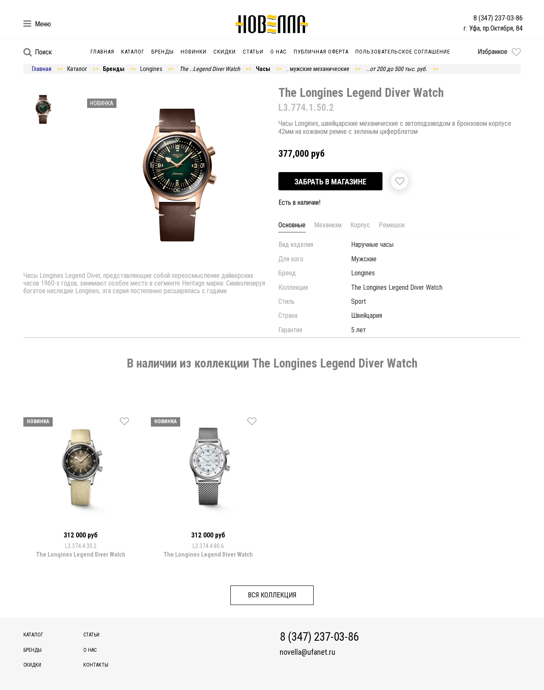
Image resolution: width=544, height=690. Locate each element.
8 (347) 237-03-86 (498, 18)
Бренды (162, 51)
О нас (278, 51)
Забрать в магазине (330, 181)
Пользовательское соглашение (402, 51)
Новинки (194, 51)
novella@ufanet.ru (307, 652)
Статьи (253, 51)
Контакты (95, 665)
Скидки (224, 51)
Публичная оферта (321, 51)
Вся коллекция (272, 595)
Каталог (132, 51)
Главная (102, 51)
